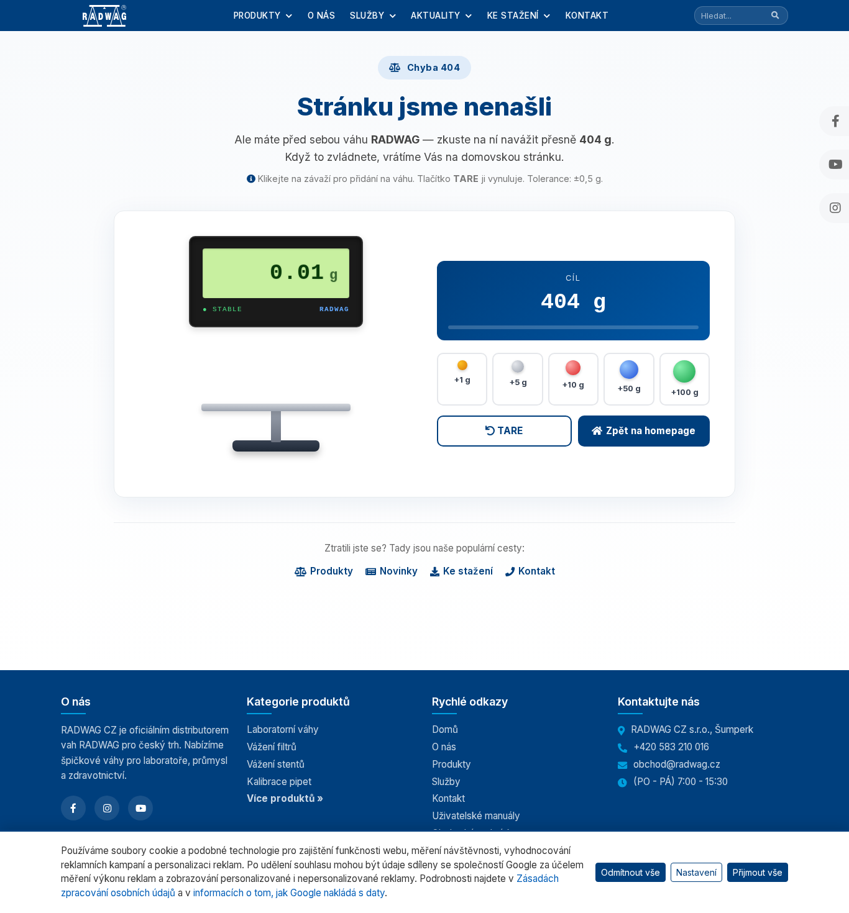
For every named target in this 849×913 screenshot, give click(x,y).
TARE (509, 431)
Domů (445, 729)
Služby (368, 15)
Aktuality (437, 15)
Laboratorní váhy (283, 729)
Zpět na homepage (650, 431)
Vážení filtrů (271, 747)
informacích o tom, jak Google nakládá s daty (289, 893)
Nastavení (696, 872)
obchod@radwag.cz (676, 764)
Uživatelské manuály (476, 816)
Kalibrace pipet (279, 782)
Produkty (259, 15)
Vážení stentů (276, 764)
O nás (322, 15)
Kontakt (587, 15)
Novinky (399, 571)
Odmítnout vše (630, 872)
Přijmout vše (757, 872)
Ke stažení (514, 15)
